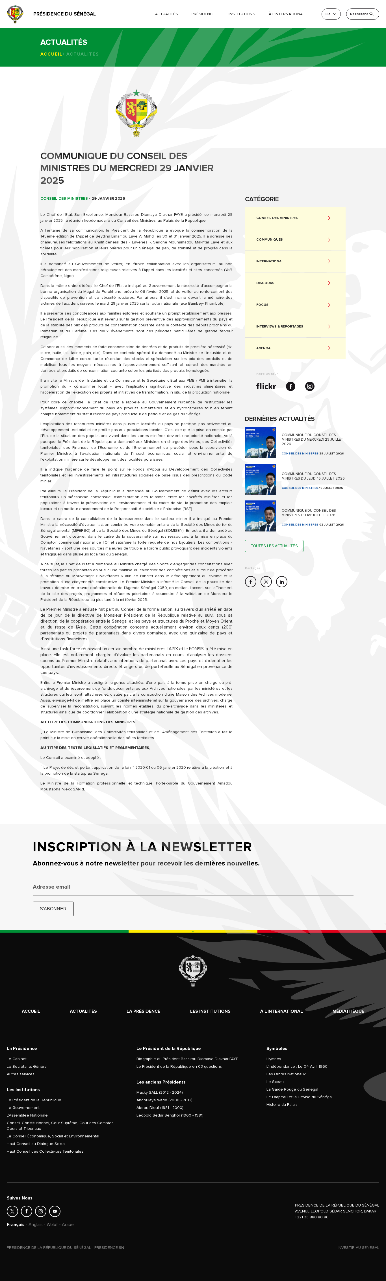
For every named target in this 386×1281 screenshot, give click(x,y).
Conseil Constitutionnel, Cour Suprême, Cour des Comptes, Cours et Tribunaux (60, 1125)
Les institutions (210, 1011)
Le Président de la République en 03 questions (179, 1066)
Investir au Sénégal (358, 1247)
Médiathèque (348, 1011)
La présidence (143, 1011)
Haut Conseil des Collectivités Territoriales (45, 1151)
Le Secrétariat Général (27, 1066)
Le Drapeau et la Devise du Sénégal (299, 1097)
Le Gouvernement (23, 1107)
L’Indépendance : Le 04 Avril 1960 (297, 1066)
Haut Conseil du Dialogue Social (36, 1143)
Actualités (166, 14)
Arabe (68, 1224)
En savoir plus (295, 442)
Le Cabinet (17, 1058)
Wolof (52, 1224)
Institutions (242, 14)
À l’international (281, 1011)
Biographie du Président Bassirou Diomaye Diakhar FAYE (187, 1058)
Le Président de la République (34, 1100)
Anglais (36, 1224)
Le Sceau (275, 1081)
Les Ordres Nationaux (286, 1074)
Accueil (51, 54)
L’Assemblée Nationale (27, 1115)
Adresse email (51, 887)
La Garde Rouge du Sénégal (292, 1089)
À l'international (287, 14)
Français (16, 1224)
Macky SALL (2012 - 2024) (159, 1092)
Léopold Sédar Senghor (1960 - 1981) (169, 1115)
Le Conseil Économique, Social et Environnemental (53, 1136)
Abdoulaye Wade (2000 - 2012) (164, 1100)
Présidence (203, 14)
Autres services (20, 1074)
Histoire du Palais (282, 1104)
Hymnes (273, 1058)
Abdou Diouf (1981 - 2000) (159, 1107)
